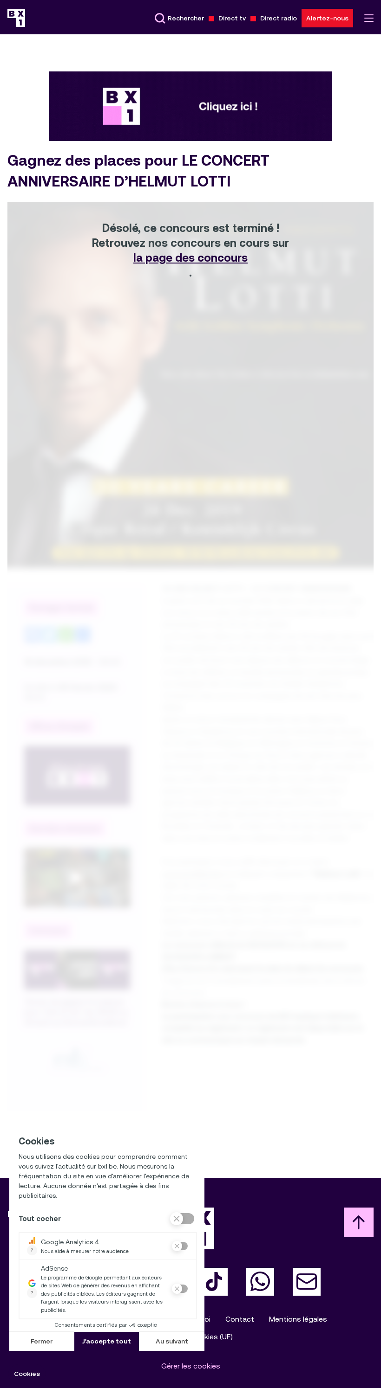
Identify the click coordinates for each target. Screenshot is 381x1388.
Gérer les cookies (190, 1366)
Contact (239, 1319)
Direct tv (232, 18)
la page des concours (190, 258)
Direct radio (278, 18)
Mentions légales (298, 1319)
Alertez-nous (327, 18)
